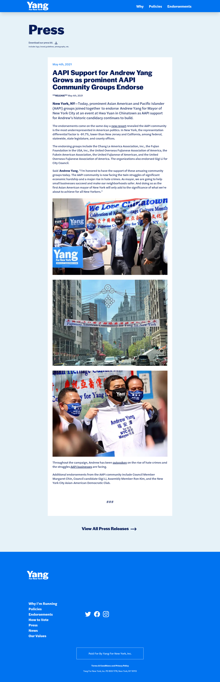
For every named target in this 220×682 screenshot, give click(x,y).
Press (33, 624)
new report (118, 125)
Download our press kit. (41, 42)
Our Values (37, 635)
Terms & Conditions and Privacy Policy (110, 665)
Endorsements (179, 6)
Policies (155, 6)
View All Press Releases (105, 528)
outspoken (120, 462)
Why (140, 6)
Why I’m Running (43, 603)
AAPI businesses (81, 466)
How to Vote (38, 619)
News (33, 630)
